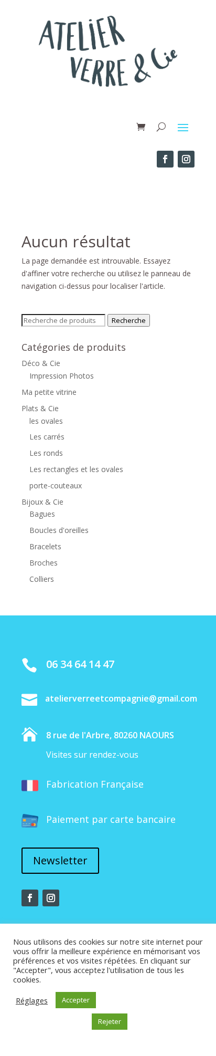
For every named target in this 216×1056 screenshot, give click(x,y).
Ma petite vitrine (49, 392)
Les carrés (46, 437)
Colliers (41, 579)
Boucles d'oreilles (59, 530)
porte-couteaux (55, 485)
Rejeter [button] (109, 1021)
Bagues (42, 514)
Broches (43, 563)
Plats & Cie (40, 408)
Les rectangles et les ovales (76, 469)
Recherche (129, 320)
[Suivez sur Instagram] (186, 159)
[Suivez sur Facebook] (165, 159)
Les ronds (46, 453)
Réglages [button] (32, 1000)
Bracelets (45, 546)
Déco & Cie (40, 363)
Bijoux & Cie (42, 502)
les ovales (46, 421)
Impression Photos (61, 376)
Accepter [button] (76, 1000)
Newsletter (60, 860)
